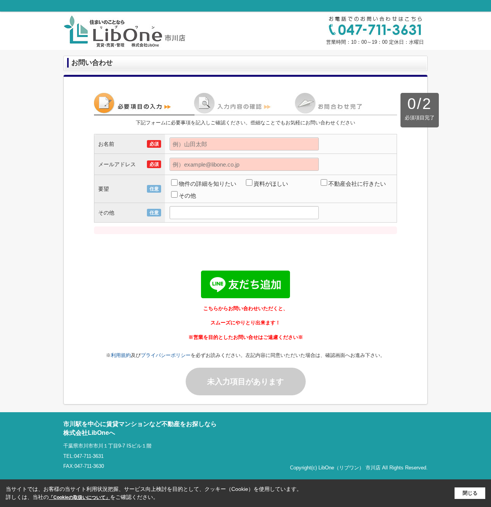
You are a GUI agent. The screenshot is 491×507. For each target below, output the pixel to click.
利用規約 (121, 355)
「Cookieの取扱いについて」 (79, 497)
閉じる (470, 493)
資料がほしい (271, 183)
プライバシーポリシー (166, 355)
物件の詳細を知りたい (207, 183)
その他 (187, 195)
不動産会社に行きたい (357, 183)
